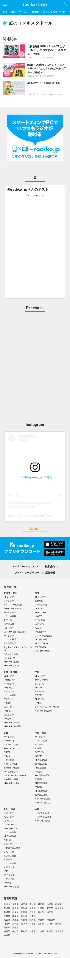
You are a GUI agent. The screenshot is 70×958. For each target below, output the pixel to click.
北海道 (7, 904)
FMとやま (8, 687)
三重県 (32, 915)
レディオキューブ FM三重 (47, 706)
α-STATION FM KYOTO (15, 775)
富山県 (41, 912)
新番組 (35, 11)
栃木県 (15, 908)
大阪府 (7, 919)
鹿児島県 (59, 931)
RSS (36, 528)
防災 (5, 11)
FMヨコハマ (40, 631)
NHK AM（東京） (43, 651)
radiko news (35, 4)
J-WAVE (38, 616)
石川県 (32, 912)
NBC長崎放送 (10, 836)
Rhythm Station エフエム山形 (18, 648)
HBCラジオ (9, 596)
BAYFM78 (39, 623)
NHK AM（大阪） (12, 783)
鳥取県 (24, 923)
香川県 (50, 923)
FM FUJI (7, 710)
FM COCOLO (10, 748)
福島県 (58, 904)
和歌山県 (51, 919)
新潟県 (7, 912)
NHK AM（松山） (43, 802)
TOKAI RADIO (41, 679)
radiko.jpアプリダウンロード (35, 548)
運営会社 (50, 572)
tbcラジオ (8, 627)
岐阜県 (15, 915)
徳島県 (58, 923)
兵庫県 (15, 919)
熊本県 (32, 931)
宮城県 (32, 904)
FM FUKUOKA (10, 828)
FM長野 (7, 718)
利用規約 (50, 566)
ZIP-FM (38, 687)
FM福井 (7, 703)
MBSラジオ (9, 740)
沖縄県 (7, 935)
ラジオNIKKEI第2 (43, 816)
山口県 (41, 923)
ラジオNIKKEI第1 (43, 812)
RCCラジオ (40, 752)
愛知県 (7, 915)
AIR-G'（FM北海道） (13, 604)
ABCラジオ (9, 736)
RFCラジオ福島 (11, 653)
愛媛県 (7, 927)
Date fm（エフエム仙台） (16, 631)
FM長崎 (7, 840)
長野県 (24, 912)
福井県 (50, 912)
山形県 (50, 904)
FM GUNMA (40, 647)
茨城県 (7, 908)
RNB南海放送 (41, 783)
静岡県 (24, 915)
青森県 (15, 904)
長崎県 (24, 931)
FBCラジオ (9, 699)
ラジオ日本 (40, 620)
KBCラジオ (9, 816)
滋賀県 (32, 919)
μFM (6, 871)
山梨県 (15, 912)
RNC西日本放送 (42, 775)
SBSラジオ (40, 699)
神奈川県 (59, 908)
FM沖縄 (7, 882)
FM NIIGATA (9, 679)
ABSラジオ (9, 635)
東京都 (50, 908)
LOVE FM (8, 820)
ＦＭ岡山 (39, 748)
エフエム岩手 (10, 623)
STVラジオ (9, 600)
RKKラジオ (9, 844)
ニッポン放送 (41, 604)
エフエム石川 (10, 695)
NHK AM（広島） (43, 798)
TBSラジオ (40, 596)
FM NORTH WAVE (12, 608)
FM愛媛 (38, 787)
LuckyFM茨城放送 (43, 635)
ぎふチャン (40, 683)
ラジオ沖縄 (9, 878)
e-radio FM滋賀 (11, 767)
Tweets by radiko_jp (35, 195)
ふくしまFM (9, 657)
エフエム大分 (10, 855)
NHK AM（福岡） (12, 886)
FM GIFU (39, 695)
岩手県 (24, 904)
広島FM (38, 756)
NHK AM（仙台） (12, 665)
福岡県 (7, 931)
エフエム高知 (41, 794)
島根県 (32, 923)
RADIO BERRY (41, 643)
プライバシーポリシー (27, 572)
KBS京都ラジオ (11, 771)
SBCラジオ (9, 714)
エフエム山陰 (41, 740)
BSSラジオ (40, 736)
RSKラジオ (40, 744)
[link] (28, 189)
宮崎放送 (8, 859)
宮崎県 (50, 931)
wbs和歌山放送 (11, 779)
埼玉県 (32, 908)
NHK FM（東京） (43, 820)
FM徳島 (38, 771)
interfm (39, 608)
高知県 (15, 927)
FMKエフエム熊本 (12, 847)
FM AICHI (39, 691)
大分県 (41, 931)
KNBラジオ (9, 683)
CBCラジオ (40, 675)
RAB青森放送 (10, 612)
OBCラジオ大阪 (11, 744)
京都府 (24, 919)
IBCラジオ (8, 620)
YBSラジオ (9, 706)
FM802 (7, 752)
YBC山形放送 (10, 643)
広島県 (15, 923)
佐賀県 (15, 931)
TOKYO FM (40, 612)
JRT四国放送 (40, 767)
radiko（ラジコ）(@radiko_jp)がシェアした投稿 (36, 515)
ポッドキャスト (19, 11)
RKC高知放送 (41, 790)
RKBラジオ (9, 812)
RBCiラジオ (9, 875)
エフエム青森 (10, 616)
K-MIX (38, 703)
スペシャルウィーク (54, 11)
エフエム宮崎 (10, 863)
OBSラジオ (9, 851)
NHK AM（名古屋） (13, 726)
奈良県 (41, 919)
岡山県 (7, 923)
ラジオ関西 (9, 759)
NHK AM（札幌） (12, 661)
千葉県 (41, 908)
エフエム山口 (41, 763)
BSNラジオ (9, 675)
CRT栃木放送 (41, 639)
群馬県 (24, 908)
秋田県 (41, 904)
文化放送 (39, 600)
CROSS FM (9, 824)
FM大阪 (7, 756)
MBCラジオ (9, 867)
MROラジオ (9, 691)
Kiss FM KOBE (10, 763)
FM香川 (38, 779)
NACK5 (38, 627)
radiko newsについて (26, 566)
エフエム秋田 (10, 639)
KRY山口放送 (41, 759)
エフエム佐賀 (10, 832)
